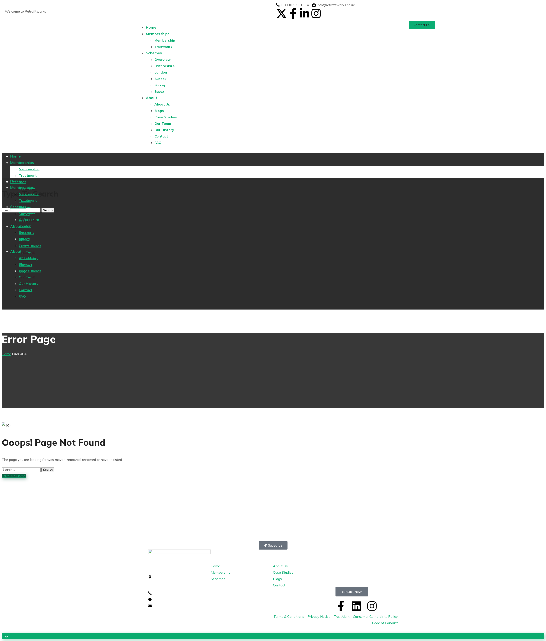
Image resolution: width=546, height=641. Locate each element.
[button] (422, 25)
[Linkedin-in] (304, 13)
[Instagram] (316, 13)
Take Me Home (14, 476)
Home (6, 354)
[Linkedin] (356, 606)
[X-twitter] (281, 13)
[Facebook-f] (293, 13)
